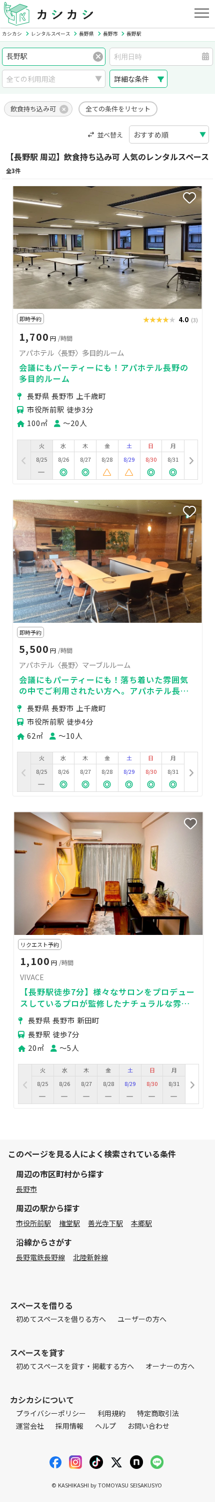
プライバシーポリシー (51, 1413)
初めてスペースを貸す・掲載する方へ (75, 1366)
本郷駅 (141, 1223)
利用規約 (112, 1413)
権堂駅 (69, 1223)
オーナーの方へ (170, 1366)
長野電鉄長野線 (40, 1257)
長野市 (26, 1189)
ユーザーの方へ (142, 1319)
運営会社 (30, 1426)
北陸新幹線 (90, 1257)
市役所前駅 (33, 1223)
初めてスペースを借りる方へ (61, 1319)
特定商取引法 (158, 1413)
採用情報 (70, 1426)
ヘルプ (105, 1426)
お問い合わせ (149, 1426)
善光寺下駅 (105, 1223)
